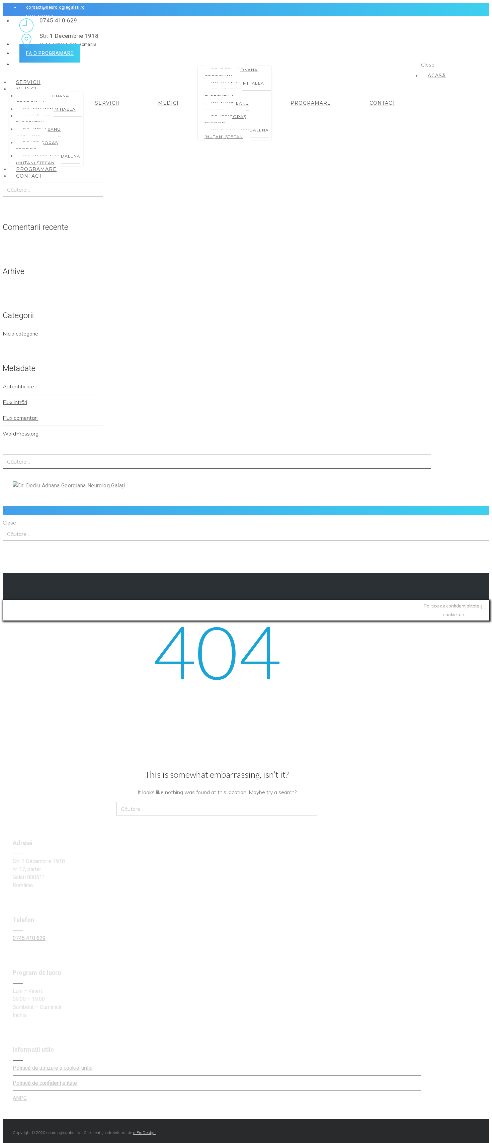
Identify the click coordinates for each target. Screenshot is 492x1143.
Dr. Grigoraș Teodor (37, 146)
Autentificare (18, 386)
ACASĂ (437, 76)
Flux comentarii (20, 417)
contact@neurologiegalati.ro (55, 7)
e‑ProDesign (144, 1132)
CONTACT (29, 176)
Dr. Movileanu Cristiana (38, 132)
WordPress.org (20, 433)
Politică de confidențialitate (45, 1083)
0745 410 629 (29, 938)
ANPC (20, 1098)
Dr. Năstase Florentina (35, 119)
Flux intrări (15, 402)
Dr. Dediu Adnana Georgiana (42, 99)
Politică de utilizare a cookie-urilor (53, 1068)
